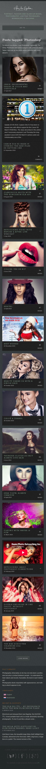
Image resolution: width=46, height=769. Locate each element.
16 (38, 156)
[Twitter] (9, 756)
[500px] (26, 756)
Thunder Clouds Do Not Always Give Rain (18, 457)
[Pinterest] (31, 756)
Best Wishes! (11, 344)
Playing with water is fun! (17, 531)
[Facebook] (15, 756)
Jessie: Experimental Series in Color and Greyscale (16, 86)
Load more (23, 658)
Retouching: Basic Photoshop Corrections (18, 568)
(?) (38, 763)
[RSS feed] (37, 756)
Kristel (8, 306)
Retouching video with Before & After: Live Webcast (18, 232)
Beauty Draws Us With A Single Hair (18, 382)
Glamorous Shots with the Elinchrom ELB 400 (17, 193)
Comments (38, 159)
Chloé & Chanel (13, 418)
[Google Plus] (20, 756)
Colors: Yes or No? (15, 269)
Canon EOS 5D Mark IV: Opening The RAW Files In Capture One (17, 146)
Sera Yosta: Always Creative (15, 494)
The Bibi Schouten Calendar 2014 (15, 645)
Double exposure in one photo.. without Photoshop (18, 606)
